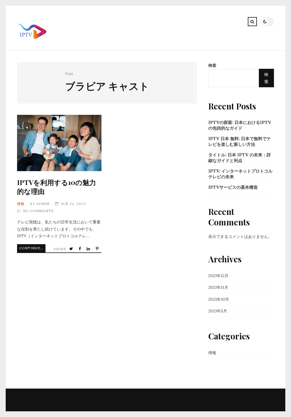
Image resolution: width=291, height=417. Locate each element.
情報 (20, 204)
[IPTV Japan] (32, 45)
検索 (212, 65)
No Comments (38, 211)
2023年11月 (218, 287)
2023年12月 (218, 275)
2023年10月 (218, 299)
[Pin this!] (97, 248)
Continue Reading (32, 248)
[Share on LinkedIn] (89, 248)
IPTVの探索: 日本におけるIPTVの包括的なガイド (239, 125)
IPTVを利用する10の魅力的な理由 (59, 143)
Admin (42, 204)
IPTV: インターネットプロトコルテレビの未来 (240, 173)
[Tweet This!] (72, 248)
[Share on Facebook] (80, 248)
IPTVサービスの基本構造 (233, 187)
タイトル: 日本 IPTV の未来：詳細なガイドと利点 (239, 157)
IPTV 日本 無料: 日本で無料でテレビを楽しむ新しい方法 (239, 141)
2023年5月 (217, 311)
